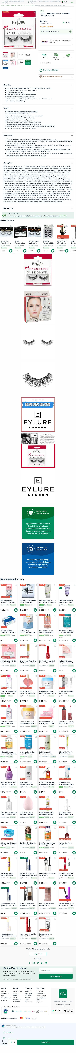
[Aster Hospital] (21, 1011)
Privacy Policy (40, 993)
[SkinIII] (45, 1011)
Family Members (5, 998)
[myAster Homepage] (63, 993)
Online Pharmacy (4, 5)
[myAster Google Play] (57, 1010)
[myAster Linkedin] (42, 963)
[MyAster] (12, 1011)
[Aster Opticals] (29, 1011)
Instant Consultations (17, 998)
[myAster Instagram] (34, 963)
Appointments (5, 993)
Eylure (42, 11)
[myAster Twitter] (38, 963)
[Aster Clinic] (25, 1011)
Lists (2, 995)
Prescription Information (28, 994)
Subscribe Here (56, 976)
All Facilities (16, 1001)
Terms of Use (40, 991)
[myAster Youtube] (46, 963)
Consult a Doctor (17, 991)
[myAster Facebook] (30, 963)
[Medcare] (33, 1011)
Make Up (27, 5)
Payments (39, 1002)
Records (3, 991)
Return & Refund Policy (41, 998)
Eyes (32, 5)
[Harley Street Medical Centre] (41, 1011)
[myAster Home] (3, 1026)
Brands (27, 999)
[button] (34, 12)
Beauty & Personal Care (17, 5)
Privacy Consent (41, 995)
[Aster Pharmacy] (17, 1011)
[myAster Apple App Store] (68, 1010)
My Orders (28, 997)
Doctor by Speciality (16, 994)
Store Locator (28, 1002)
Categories (28, 991)
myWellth (4, 1000)
